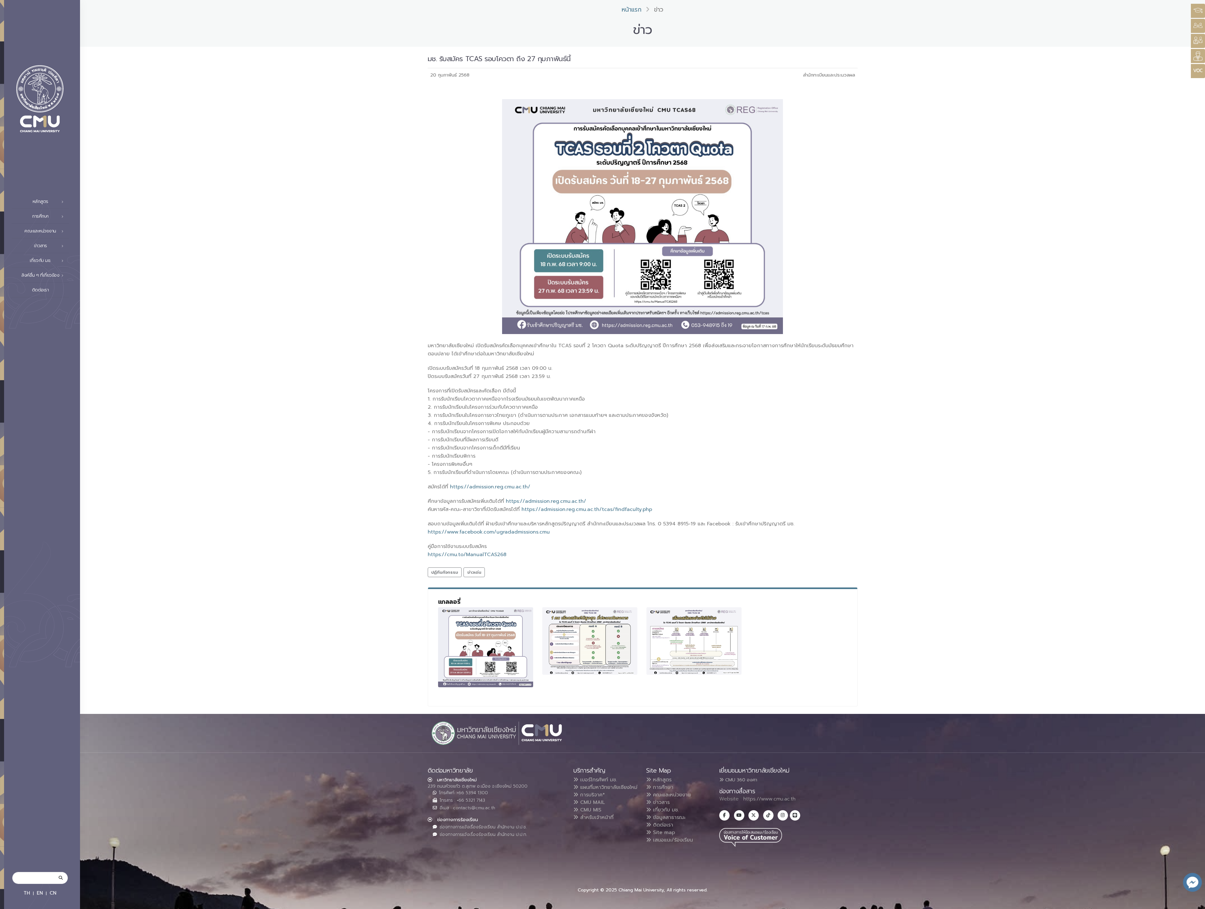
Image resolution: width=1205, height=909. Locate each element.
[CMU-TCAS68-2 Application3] (694, 641)
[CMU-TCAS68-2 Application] (485, 647)
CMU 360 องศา (740, 779)
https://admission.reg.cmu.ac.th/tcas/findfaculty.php (587, 509)
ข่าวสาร (660, 802)
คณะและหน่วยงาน (671, 795)
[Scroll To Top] (1194, 902)
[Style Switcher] (1198, 26)
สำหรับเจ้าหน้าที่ (595, 817)
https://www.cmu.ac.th (769, 799)
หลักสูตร (661, 780)
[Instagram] (783, 815)
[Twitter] (753, 815)
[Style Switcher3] (1198, 11)
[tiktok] (768, 815)
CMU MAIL (591, 802)
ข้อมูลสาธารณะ (668, 817)
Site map (663, 832)
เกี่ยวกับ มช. (665, 810)
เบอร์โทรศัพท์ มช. (597, 780)
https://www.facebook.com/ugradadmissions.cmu (489, 532)
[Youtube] (739, 815)
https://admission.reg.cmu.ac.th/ (490, 487)
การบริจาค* (591, 795)
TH (27, 892)
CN (53, 892)
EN (40, 892)
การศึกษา (662, 787)
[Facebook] (724, 815)
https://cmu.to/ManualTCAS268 (467, 554)
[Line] (795, 815)
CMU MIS (589, 810)
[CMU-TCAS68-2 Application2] (590, 641)
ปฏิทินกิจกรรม (444, 572)
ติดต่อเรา (40, 290)
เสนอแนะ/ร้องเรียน (672, 840)
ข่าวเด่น (474, 572)
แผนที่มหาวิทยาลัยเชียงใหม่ (607, 787)
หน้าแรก (631, 9)
